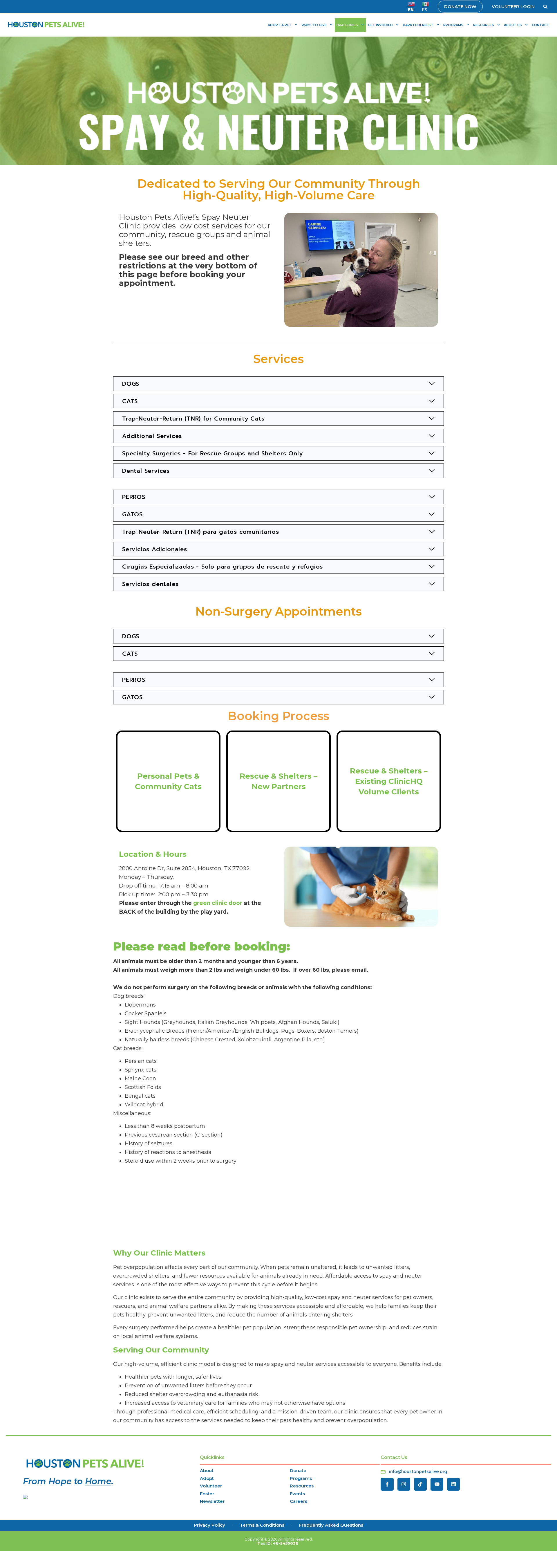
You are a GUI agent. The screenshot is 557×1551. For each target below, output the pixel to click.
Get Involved (380, 25)
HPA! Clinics (347, 25)
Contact (540, 25)
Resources (483, 25)
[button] (545, 6)
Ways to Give (314, 25)
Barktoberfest (418, 25)
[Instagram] (403, 1484)
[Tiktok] (420, 1484)
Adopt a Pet (280, 25)
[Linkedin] (453, 1484)
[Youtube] (437, 1484)
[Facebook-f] (387, 1484)
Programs (453, 25)
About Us (513, 25)
